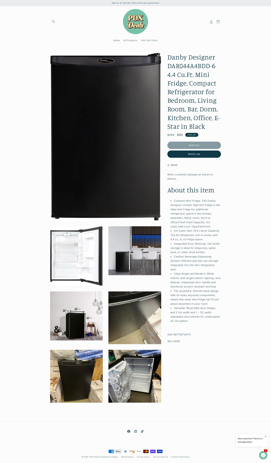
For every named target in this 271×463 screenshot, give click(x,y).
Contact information (180, 457)
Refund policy (127, 457)
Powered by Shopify (109, 457)
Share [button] (174, 165)
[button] (53, 21)
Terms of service (160, 457)
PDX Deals (94, 457)
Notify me (194, 153)
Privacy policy (143, 457)
